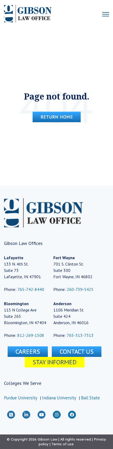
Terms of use (63, 444)
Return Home (56, 117)
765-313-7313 (80, 335)
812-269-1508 (30, 335)
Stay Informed (54, 362)
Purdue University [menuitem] (20, 398)
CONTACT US (77, 351)
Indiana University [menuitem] (59, 398)
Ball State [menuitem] (90, 398)
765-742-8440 (30, 289)
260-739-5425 (80, 289)
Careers (28, 351)
